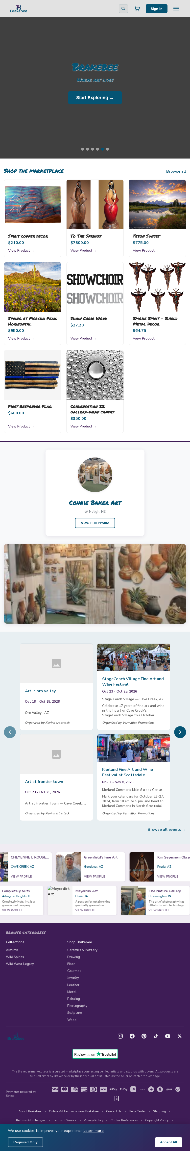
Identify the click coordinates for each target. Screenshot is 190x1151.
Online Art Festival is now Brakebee (74, 1111)
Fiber (71, 964)
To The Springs (86, 236)
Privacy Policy (93, 1120)
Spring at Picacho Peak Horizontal (32, 321)
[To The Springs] (95, 204)
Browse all (176, 171)
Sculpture (74, 1013)
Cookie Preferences (124, 1120)
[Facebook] (132, 1036)
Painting (73, 999)
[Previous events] (10, 732)
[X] (179, 1036)
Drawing (73, 957)
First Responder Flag (30, 406)
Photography (77, 1006)
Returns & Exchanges (31, 1120)
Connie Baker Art (95, 502)
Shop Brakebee (79, 942)
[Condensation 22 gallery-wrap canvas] (95, 375)
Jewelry (73, 978)
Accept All (168, 1142)
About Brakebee (30, 1111)
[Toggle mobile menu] (176, 8)
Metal (71, 992)
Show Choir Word (89, 318)
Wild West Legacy (20, 964)
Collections (15, 942)
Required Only (25, 1142)
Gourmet (74, 971)
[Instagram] (120, 1036)
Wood (71, 1020)
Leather (73, 985)
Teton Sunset (146, 236)
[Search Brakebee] (123, 8)
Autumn (12, 950)
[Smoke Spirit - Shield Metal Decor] (157, 287)
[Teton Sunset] (157, 204)
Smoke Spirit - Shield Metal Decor (155, 321)
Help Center (137, 1111)
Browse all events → (167, 829)
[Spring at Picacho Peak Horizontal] (32, 287)
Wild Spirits (15, 957)
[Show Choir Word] (95, 287)
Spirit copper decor (28, 236)
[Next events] (180, 732)
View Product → (21, 250)
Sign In (157, 9)
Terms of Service (64, 1120)
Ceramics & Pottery (82, 950)
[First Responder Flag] (32, 375)
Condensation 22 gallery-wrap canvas (92, 409)
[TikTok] (155, 1036)
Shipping (159, 1111)
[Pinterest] (144, 1036)
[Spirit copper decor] (32, 204)
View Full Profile (95, 523)
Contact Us (113, 1111)
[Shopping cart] (137, 9)
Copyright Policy (156, 1120)
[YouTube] (167, 1036)
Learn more (93, 1130)
